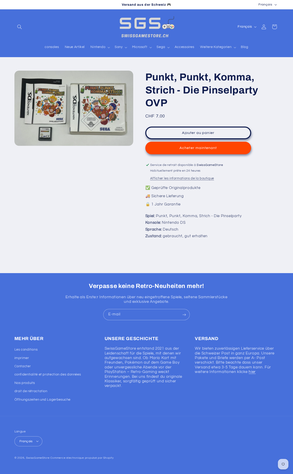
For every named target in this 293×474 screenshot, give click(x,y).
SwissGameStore (37, 457)
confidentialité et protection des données (47, 374)
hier (252, 372)
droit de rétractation (30, 391)
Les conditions (26, 350)
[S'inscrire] (184, 314)
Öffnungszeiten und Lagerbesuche (42, 399)
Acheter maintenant (198, 148)
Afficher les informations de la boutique (182, 178)
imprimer (21, 358)
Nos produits (24, 383)
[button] (19, 26)
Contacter (22, 366)
